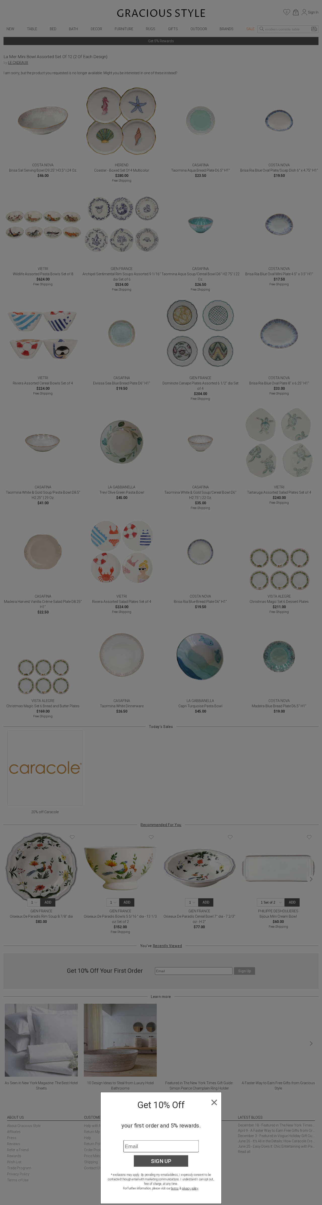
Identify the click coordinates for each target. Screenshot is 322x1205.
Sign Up (161, 1161)
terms (175, 1188)
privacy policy (190, 1188)
